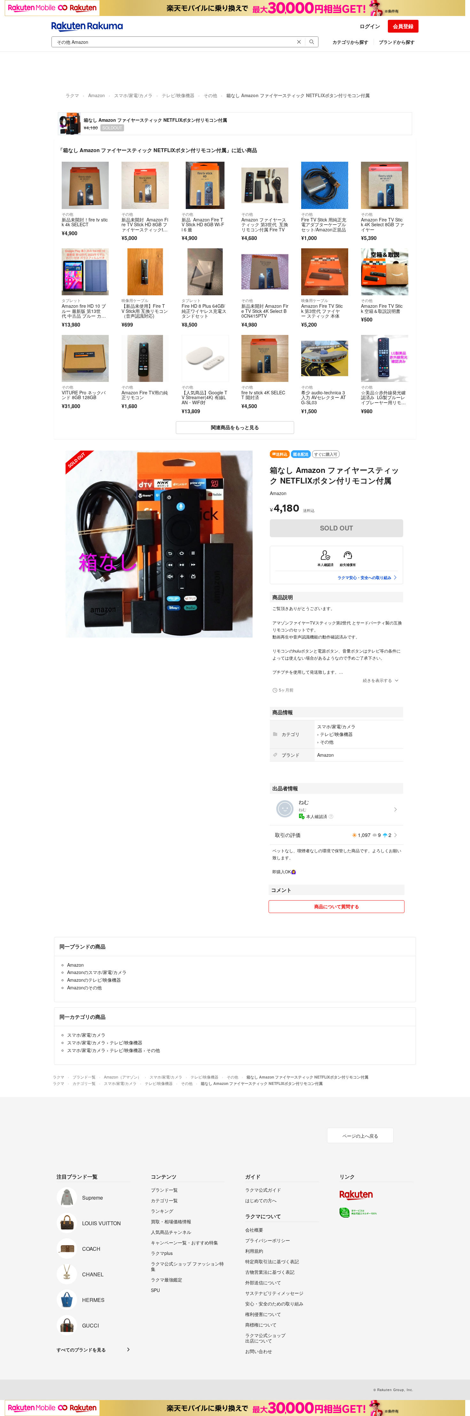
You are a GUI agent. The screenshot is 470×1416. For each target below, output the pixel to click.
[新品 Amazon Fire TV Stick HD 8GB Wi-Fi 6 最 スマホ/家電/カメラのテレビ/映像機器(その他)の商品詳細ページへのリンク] (205, 185)
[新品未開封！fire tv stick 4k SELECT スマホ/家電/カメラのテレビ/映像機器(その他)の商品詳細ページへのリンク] (85, 185)
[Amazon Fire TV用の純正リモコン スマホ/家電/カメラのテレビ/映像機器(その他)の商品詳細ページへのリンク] (144, 358)
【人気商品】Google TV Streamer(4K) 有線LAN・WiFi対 (204, 397)
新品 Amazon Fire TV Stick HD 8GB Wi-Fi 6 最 (203, 224)
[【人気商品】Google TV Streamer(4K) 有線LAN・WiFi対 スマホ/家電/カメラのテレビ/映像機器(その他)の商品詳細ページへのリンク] (205, 358)
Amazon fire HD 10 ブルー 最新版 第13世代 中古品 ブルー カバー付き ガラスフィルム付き (85, 316)
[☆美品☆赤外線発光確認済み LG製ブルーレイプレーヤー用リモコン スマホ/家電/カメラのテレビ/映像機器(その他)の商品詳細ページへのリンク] (384, 358)
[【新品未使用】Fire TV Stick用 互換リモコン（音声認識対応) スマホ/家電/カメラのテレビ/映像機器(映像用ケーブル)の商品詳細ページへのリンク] (144, 271)
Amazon (96, 95)
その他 (210, 95)
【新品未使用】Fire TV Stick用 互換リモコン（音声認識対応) (144, 311)
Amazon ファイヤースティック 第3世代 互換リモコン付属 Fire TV (264, 224)
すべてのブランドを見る (81, 1349)
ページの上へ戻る (360, 1136)
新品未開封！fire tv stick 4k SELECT (85, 222)
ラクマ (72, 95)
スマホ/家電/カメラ (133, 95)
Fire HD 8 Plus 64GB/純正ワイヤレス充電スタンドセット (204, 311)
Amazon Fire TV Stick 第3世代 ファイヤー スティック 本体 (322, 311)
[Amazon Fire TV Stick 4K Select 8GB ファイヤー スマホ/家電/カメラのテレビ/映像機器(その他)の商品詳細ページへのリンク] (384, 185)
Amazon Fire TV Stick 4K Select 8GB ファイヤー (382, 224)
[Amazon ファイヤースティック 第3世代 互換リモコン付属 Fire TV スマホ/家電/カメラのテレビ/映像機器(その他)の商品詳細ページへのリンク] (264, 185)
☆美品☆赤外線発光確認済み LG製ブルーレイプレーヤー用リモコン (383, 400)
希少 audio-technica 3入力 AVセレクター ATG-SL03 (323, 397)
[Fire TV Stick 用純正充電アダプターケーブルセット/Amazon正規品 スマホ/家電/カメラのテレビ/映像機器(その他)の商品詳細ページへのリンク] (324, 185)
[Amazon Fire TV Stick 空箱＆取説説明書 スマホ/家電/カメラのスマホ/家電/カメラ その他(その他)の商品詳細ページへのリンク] (384, 271)
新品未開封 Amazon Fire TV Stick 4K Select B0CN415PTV (264, 311)
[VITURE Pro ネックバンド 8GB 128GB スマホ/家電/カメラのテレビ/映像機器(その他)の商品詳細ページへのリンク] (85, 358)
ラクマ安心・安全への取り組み (364, 577)
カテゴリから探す (350, 42)
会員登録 (403, 26)
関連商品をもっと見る (235, 427)
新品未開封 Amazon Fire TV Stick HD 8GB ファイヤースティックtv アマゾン (144, 227)
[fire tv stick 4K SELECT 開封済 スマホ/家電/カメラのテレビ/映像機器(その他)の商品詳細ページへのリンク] (264, 358)
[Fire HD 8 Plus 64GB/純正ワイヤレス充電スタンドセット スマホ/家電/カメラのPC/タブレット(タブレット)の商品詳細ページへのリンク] (205, 271)
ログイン (370, 26)
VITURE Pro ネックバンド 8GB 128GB (84, 395)
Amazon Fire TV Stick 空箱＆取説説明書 (382, 308)
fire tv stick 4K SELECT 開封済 (263, 395)
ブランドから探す (397, 42)
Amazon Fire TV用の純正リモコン (144, 395)
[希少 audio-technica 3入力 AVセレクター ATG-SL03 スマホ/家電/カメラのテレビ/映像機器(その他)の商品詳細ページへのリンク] (324, 358)
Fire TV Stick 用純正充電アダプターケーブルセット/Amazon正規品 (323, 224)
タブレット (71, 300)
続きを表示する (377, 680)
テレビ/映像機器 (178, 95)
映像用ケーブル (134, 300)
